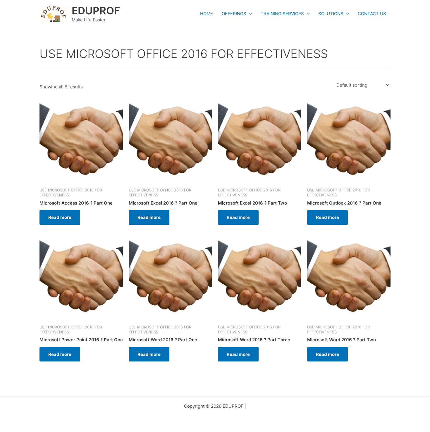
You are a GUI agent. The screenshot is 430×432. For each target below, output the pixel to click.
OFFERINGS (234, 13)
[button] (249, 13)
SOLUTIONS (330, 13)
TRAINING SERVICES (282, 13)
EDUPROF (96, 10)
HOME (206, 13)
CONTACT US (372, 13)
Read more (59, 217)
